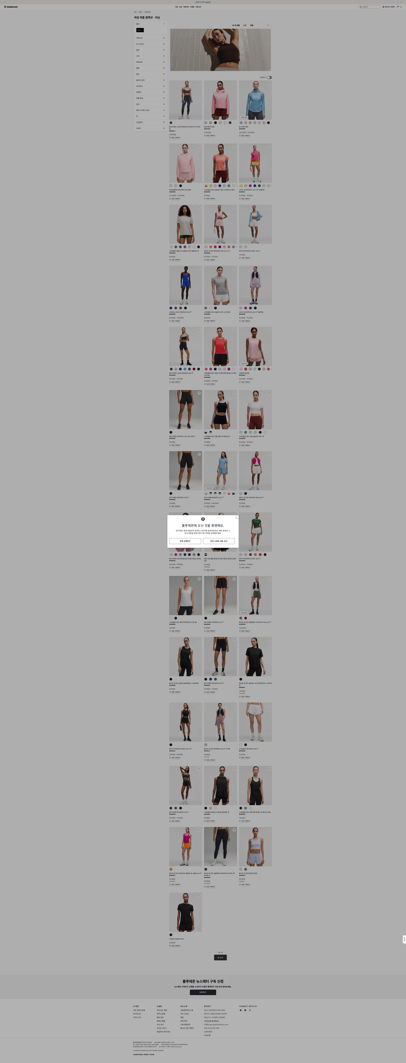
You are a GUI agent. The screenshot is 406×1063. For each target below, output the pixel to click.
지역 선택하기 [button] (185, 541)
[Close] (237, 517)
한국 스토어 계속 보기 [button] (218, 541)
